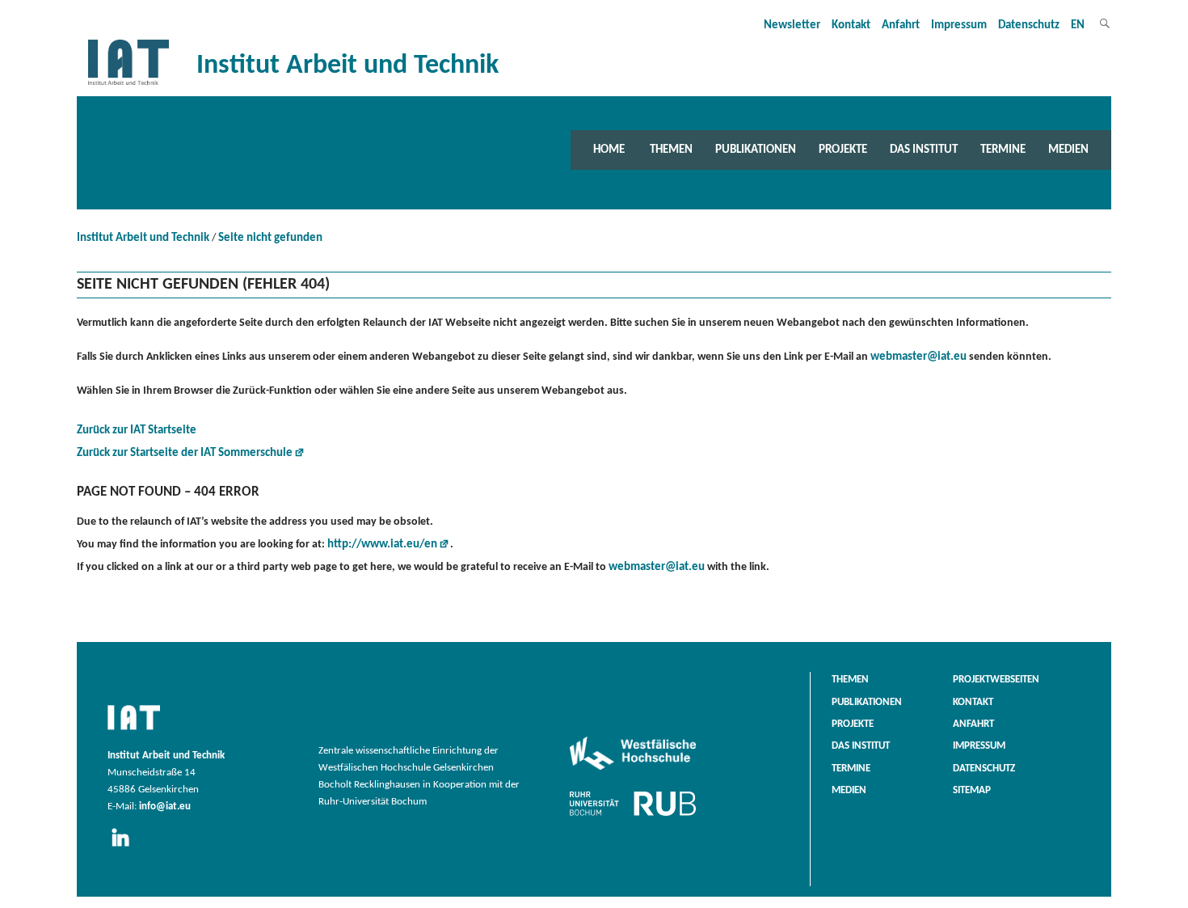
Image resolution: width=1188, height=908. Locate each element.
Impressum (959, 25)
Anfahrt (901, 25)
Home (609, 149)
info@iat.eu (165, 807)
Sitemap (972, 791)
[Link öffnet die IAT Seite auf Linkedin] (125, 847)
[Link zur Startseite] (128, 85)
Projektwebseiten (996, 680)
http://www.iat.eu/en (382, 544)
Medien (1068, 149)
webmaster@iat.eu (918, 357)
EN (1078, 25)
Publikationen (755, 149)
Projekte (843, 149)
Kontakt (851, 25)
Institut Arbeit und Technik (143, 238)
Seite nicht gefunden (270, 238)
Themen (671, 149)
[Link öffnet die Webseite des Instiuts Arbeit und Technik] (133, 731)
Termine (1003, 149)
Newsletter (792, 25)
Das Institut (924, 149)
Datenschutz (1029, 25)
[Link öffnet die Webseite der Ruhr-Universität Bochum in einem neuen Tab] (633, 816)
